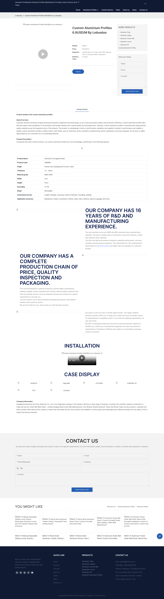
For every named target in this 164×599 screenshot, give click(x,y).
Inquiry (78, 72)
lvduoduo (18, 15)
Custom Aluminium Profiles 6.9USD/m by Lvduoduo (43, 15)
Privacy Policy (100, 595)
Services (56, 569)
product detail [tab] (82, 109)
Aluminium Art (111, 506)
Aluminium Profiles (142, 506)
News (55, 579)
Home (55, 562)
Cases (55, 576)
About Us (56, 572)
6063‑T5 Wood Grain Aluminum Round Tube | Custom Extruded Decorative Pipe (81, 537)
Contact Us (57, 583)
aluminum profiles (103, 246)
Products (56, 565)
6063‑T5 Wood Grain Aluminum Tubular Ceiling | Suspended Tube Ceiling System (53, 537)
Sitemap (90, 595)
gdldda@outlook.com (127, 562)
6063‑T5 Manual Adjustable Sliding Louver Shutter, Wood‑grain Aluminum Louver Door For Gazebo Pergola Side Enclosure (27, 537)
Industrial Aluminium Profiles (126, 506)
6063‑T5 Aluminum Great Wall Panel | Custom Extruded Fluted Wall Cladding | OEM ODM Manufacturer (109, 537)
